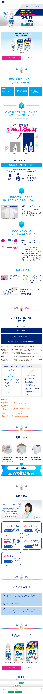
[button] (11, 58)
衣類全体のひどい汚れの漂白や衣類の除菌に (21, 342)
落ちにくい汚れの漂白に (21, 336)
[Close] (41, 688)
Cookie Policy (24, 689)
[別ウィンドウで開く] (21, 682)
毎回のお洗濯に (21, 331)
